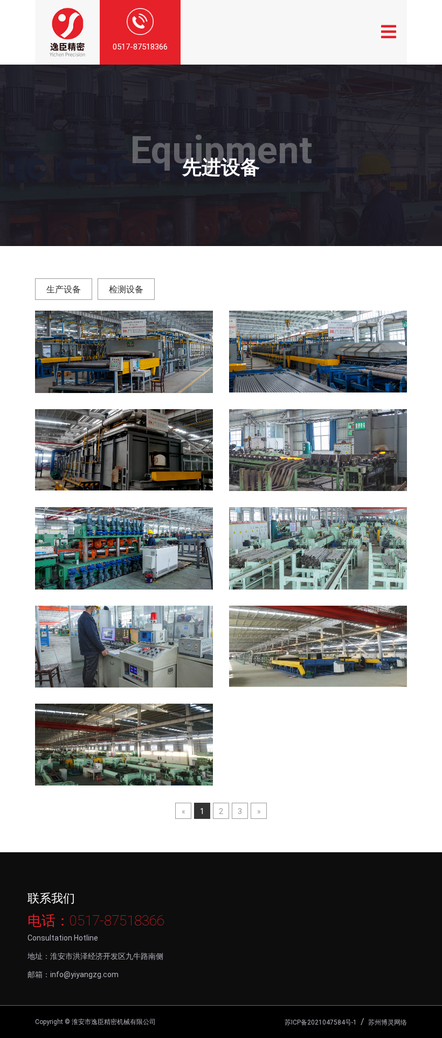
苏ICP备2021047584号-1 (321, 1022)
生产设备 (63, 289)
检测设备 (126, 289)
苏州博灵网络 (387, 1022)
